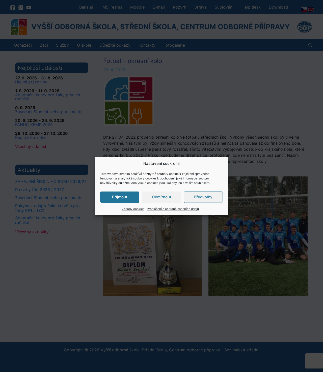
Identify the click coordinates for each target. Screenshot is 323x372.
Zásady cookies (133, 208)
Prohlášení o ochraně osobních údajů (173, 208)
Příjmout (119, 197)
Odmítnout (161, 197)
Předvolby (203, 197)
